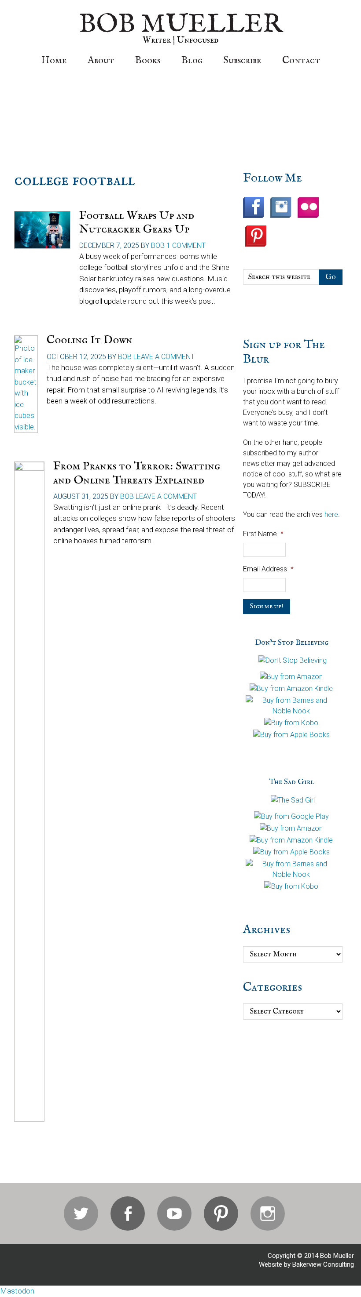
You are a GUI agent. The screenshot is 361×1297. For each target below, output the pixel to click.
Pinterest (221, 1213)
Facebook (128, 1213)
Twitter (81, 1213)
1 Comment (186, 245)
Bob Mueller (181, 24)
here (331, 514)
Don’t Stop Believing (291, 643)
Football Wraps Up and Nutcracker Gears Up (136, 222)
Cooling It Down (90, 340)
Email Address (268, 569)
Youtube (174, 1213)
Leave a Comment (164, 356)
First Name (263, 534)
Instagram (267, 1213)
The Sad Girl (291, 782)
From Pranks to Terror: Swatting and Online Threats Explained (136, 473)
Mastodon (17, 1290)
